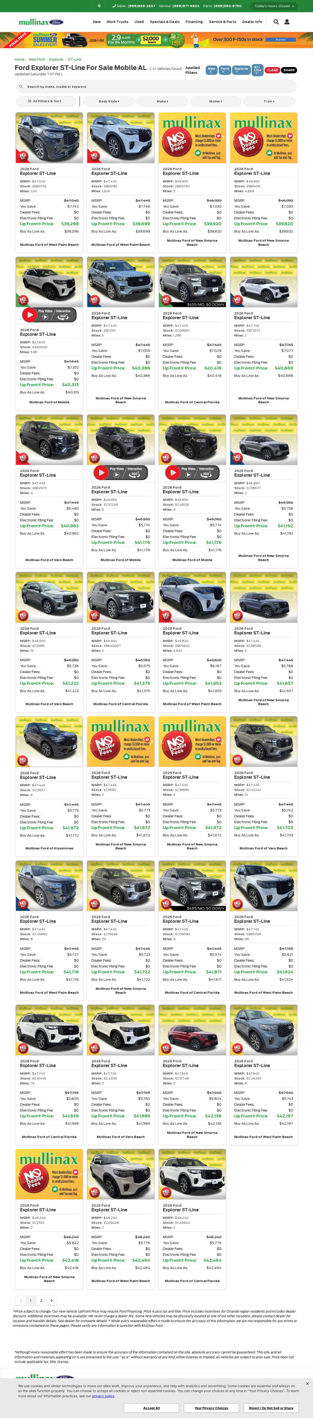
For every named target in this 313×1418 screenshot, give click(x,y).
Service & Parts (222, 22)
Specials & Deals (165, 22)
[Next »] (51, 1300)
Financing (194, 22)
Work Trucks (117, 22)
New (97, 22)
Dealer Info (252, 22)
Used (139, 22)
